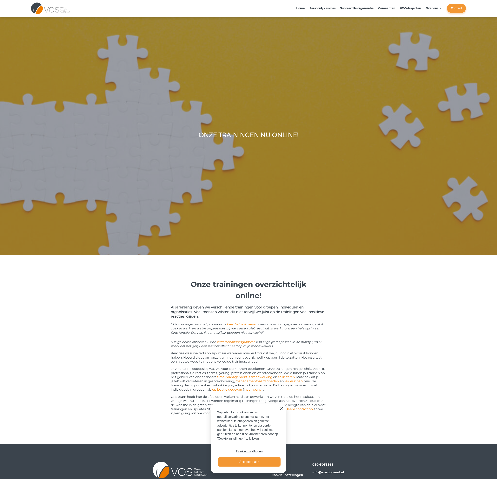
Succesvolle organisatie (357, 8)
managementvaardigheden (257, 381)
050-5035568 (323, 464)
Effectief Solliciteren (242, 324)
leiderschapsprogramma (236, 342)
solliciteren (286, 377)
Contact (456, 8)
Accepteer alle (249, 461)
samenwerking (260, 377)
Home (300, 8)
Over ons (432, 8)
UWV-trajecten (410, 8)
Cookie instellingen (249, 451)
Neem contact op (299, 409)
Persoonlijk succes (322, 8)
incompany (253, 389)
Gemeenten (386, 8)
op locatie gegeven (227, 389)
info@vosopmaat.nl (328, 472)
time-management (232, 377)
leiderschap (294, 381)
